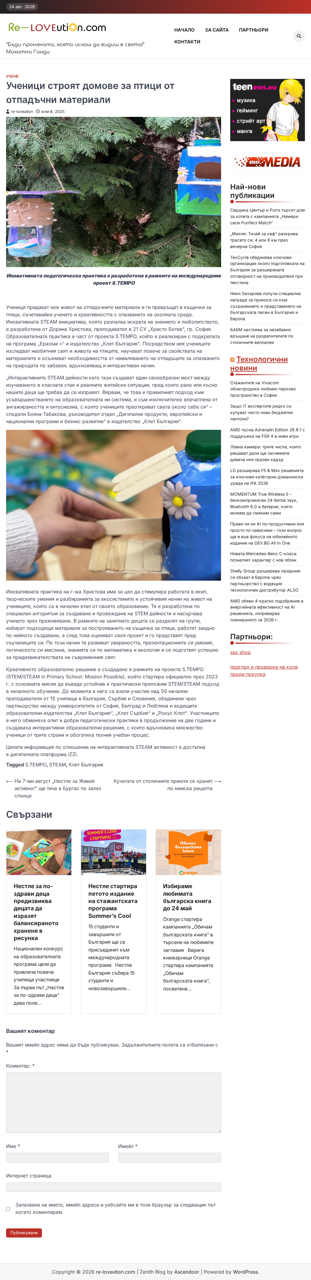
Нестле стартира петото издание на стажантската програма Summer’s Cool (113, 901)
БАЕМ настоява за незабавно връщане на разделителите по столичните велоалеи (261, 336)
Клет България (86, 765)
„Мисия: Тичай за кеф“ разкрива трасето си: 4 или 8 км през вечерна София (264, 240)
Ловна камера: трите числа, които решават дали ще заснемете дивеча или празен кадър (265, 453)
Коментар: (20, 1066)
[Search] (299, 36)
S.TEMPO (35, 765)
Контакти (187, 42)
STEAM (57, 765)
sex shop (240, 652)
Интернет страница (28, 1176)
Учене (12, 76)
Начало (184, 30)
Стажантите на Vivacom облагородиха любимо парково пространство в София (263, 389)
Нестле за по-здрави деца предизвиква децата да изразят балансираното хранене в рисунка (36, 912)
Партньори (253, 30)
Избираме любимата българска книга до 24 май (187, 897)
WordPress (245, 1272)
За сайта (217, 30)
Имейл (128, 1146)
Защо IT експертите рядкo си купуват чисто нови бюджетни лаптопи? (261, 412)
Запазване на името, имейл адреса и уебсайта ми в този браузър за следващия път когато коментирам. (115, 1208)
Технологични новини (259, 363)
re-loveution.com (115, 1272)
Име (13, 1146)
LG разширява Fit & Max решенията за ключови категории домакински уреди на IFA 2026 (267, 477)
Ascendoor (186, 1272)
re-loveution (22, 111)
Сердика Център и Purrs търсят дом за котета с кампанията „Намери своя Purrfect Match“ (267, 216)
